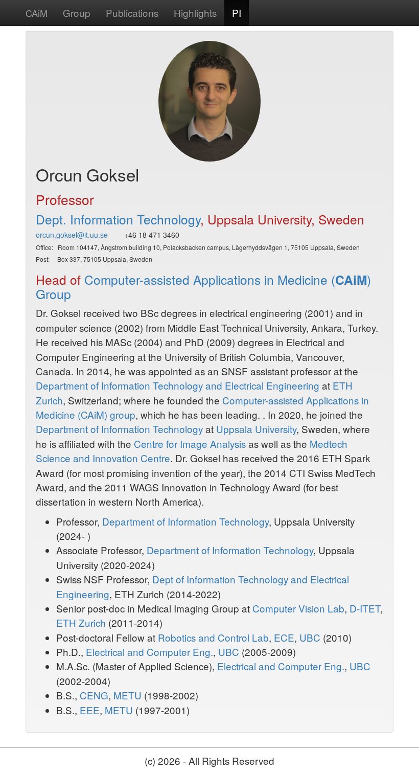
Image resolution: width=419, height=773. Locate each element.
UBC (309, 637)
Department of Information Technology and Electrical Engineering (177, 385)
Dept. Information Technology (118, 219)
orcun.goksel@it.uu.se (72, 235)
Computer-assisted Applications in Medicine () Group (203, 286)
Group (76, 12)
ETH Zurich (81, 622)
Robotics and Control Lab (213, 637)
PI (236, 12)
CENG (94, 695)
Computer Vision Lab (298, 608)
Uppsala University (256, 429)
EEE (90, 710)
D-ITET (365, 608)
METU (127, 695)
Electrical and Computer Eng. (149, 651)
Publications (132, 12)
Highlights (195, 12)
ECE (284, 637)
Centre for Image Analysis (190, 443)
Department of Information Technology (119, 429)
